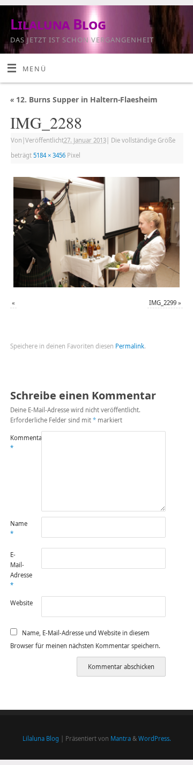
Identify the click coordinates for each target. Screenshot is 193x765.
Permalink (129, 346)
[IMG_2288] (96, 232)
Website (18, 603)
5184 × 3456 (49, 155)
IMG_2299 (162, 303)
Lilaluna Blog (58, 24)
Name (18, 528)
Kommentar (18, 443)
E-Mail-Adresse (18, 570)
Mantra (120, 738)
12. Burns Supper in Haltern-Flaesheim (84, 99)
